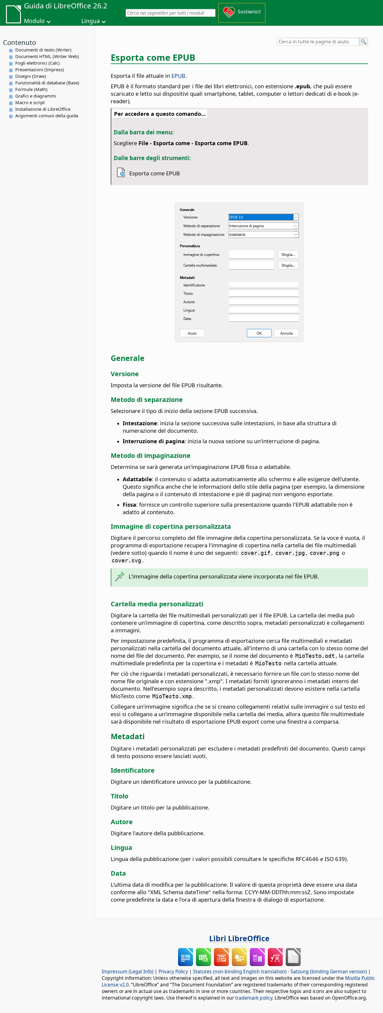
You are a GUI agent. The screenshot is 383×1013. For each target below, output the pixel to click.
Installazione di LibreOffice (42, 109)
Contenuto (19, 42)
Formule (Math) (31, 89)
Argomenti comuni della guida (46, 116)
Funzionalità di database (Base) (47, 83)
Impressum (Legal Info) (127, 971)
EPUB (178, 75)
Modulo (34, 21)
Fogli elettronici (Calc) (37, 63)
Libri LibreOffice (239, 938)
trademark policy (253, 997)
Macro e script (30, 102)
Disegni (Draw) (30, 76)
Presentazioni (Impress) (39, 69)
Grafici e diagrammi (35, 96)
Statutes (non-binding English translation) (240, 971)
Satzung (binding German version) (329, 971)
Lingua (90, 21)
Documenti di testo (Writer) (43, 50)
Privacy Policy (173, 971)
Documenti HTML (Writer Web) (47, 56)
